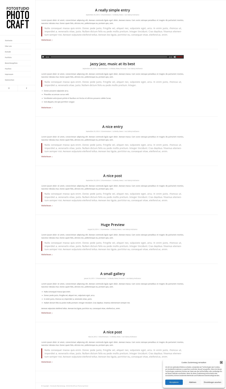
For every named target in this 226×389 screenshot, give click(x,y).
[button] (221, 362)
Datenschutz (9, 80)
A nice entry (112, 126)
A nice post (112, 175)
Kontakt (8, 52)
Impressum (9, 74)
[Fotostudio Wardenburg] (18, 18)
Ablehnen (192, 382)
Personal (123, 69)
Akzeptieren (174, 382)
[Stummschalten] (175, 57)
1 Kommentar (104, 229)
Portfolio (8, 57)
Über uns (8, 46)
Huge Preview (112, 224)
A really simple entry (112, 10)
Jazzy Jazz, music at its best (112, 63)
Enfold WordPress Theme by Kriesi (77, 386)
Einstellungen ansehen (212, 382)
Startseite (8, 40)
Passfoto (8, 69)
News (121, 15)
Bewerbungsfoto (11, 63)
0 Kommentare (106, 15)
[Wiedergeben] (43, 57)
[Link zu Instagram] (9, 88)
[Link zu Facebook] (26, 88)
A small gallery (112, 273)
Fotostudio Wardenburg (57, 386)
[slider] (180, 57)
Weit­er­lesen (46, 40)
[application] (112, 57)
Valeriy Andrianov (133, 15)
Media (116, 15)
